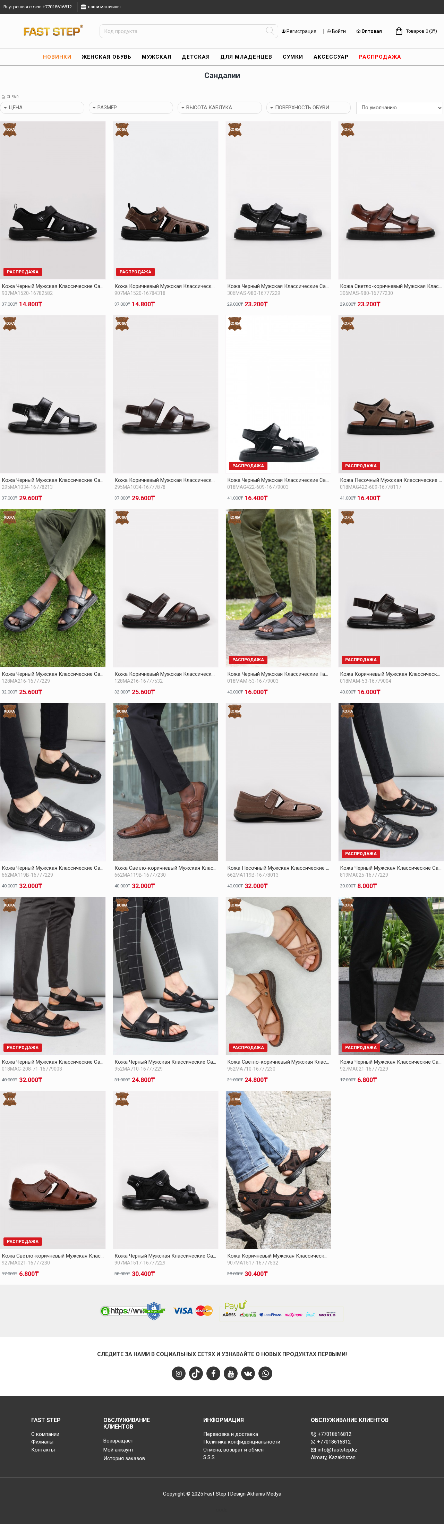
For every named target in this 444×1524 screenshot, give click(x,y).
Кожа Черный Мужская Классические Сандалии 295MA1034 (53, 480)
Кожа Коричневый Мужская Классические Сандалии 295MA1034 (165, 480)
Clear (13, 97)
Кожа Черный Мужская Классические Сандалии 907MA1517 (165, 1256)
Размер (107, 107)
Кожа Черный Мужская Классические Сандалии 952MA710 (165, 1062)
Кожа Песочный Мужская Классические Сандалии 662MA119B (278, 868)
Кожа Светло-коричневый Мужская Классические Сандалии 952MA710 (278, 1062)
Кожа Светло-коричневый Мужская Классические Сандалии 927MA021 (53, 1256)
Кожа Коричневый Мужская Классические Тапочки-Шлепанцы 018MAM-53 (391, 674)
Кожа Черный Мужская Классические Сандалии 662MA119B (53, 868)
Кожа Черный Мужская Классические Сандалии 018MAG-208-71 (53, 1062)
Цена (16, 107)
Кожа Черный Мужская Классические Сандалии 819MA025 (391, 868)
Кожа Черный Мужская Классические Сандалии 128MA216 (53, 674)
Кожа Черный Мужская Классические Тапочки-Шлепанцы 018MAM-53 (278, 674)
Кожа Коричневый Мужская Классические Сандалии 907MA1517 (278, 1256)
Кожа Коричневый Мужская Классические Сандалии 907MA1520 (165, 286)
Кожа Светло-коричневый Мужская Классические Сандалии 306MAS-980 (391, 286)
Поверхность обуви (302, 107)
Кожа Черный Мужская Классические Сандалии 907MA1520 (53, 286)
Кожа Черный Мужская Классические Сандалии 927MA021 (391, 1062)
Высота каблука (209, 107)
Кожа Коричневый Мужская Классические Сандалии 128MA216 (165, 674)
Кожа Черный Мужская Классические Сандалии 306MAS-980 (278, 286)
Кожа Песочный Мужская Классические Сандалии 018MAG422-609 (391, 480)
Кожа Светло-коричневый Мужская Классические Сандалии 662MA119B (165, 868)
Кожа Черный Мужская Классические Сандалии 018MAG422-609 (278, 480)
